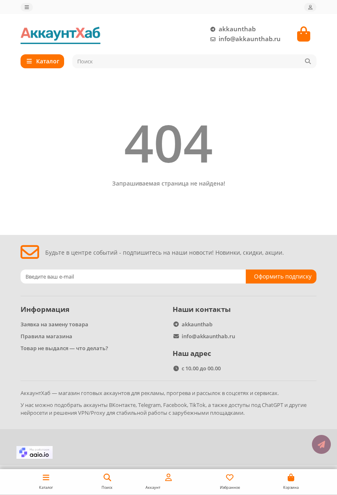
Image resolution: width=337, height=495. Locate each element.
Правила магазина (46, 336)
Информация (45, 309)
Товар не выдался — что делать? (64, 348)
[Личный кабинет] (310, 7)
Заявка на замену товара (54, 324)
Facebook (175, 405)
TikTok (197, 405)
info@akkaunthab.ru (250, 39)
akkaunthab (237, 29)
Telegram (149, 405)
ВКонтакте (122, 405)
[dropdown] (27, 7)
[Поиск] (308, 61)
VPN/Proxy (91, 412)
